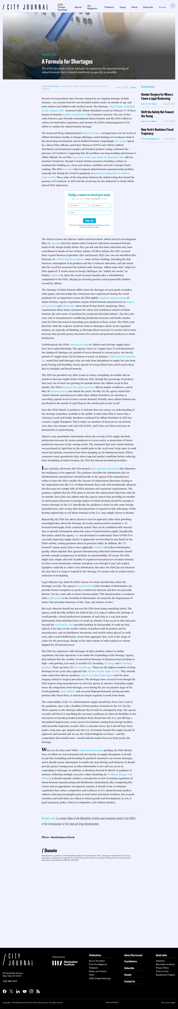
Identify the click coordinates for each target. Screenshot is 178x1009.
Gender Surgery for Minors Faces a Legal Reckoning (157, 96)
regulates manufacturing (112, 297)
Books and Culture (98, 971)
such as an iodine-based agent (97, 675)
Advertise (160, 961)
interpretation (85, 585)
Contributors (130, 961)
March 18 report (92, 133)
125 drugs (109, 663)
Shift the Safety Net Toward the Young (157, 114)
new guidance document (105, 468)
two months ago (82, 667)
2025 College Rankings (62, 7)
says (77, 535)
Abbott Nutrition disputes (70, 259)
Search (78, 7)
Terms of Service (89, 227)
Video (91, 974)
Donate (162, 7)
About (134, 7)
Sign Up (89, 220)
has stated (68, 169)
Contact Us (129, 981)
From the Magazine (98, 964)
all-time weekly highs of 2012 (103, 671)
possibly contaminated (74, 114)
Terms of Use (162, 971)
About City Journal (133, 955)
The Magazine (92, 7)
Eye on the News (97, 961)
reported (55, 243)
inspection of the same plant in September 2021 (98, 157)
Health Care (66, 86)
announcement (58, 391)
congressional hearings (90, 750)
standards (99, 547)
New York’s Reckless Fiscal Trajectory (157, 132)
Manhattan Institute (165, 964)
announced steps (79, 344)
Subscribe (148, 7)
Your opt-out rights (168, 1002)
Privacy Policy (105, 225)
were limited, (68, 691)
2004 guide (55, 597)
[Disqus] (89, 904)
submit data (68, 305)
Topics (122, 7)
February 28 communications (78, 387)
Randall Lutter (49, 54)
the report (120, 140)
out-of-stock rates (64, 624)
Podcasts (109, 7)
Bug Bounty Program (165, 974)
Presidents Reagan (117, 774)
